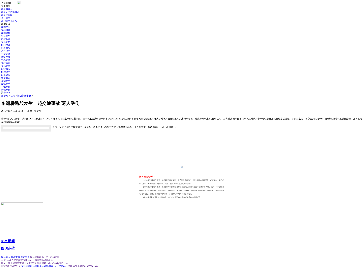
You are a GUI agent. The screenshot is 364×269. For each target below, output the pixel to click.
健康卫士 (5, 72)
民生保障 (5, 75)
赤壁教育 (5, 78)
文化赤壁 (5, 66)
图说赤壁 (5, 84)
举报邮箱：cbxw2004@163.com (52, 263)
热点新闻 (8, 241)
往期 (12, 95)
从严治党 (5, 51)
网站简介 (5, 257)
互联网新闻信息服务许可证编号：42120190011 (44, 266)
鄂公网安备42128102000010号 (83, 266)
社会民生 (5, 36)
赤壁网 (4, 95)
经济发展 (5, 57)
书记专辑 (5, 87)
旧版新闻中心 (24, 95)
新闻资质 (25, 257)
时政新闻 (5, 39)
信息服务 (5, 48)
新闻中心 (5, 27)
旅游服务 (5, 69)
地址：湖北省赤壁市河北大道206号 (18, 263)
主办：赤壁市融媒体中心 (40, 260)
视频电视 (5, 30)
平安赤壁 (5, 54)
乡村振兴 (5, 63)
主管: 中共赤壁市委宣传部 (14, 260)
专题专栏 (5, 42)
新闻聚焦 (5, 33)
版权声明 (15, 257)
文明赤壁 (5, 81)
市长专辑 (5, 89)
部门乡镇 (5, 45)
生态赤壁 (5, 60)
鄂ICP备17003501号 (11, 266)
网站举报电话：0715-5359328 (44, 257)
